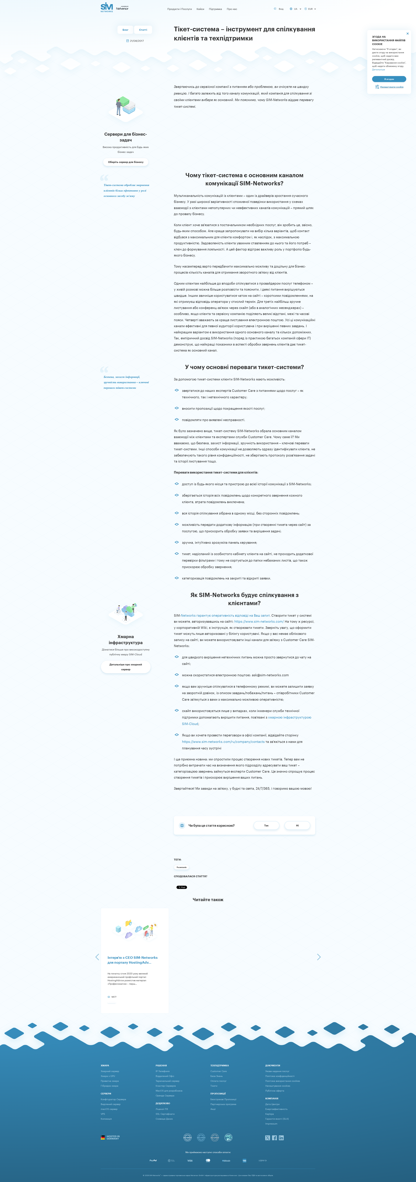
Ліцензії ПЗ (162, 1109)
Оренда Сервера (165, 1095)
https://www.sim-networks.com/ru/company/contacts (223, 741)
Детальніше (378, 69)
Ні (297, 825)
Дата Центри (272, 1104)
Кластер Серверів (166, 1085)
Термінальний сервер (167, 1080)
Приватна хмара (110, 1080)
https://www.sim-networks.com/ (259, 620)
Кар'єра (269, 1113)
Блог (125, 29)
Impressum (271, 1123)
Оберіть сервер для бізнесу (125, 161)
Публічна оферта (274, 1090)
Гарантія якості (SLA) (277, 1118)
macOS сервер (109, 1109)
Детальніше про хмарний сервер (126, 667)
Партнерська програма (223, 1104)
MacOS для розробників (169, 1090)
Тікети (213, 1085)
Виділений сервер (111, 1104)
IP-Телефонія (162, 1071)
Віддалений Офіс (165, 1076)
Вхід (280, 8)
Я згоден (389, 79)
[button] (97, 957)
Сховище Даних (164, 1118)
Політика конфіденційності (280, 1076)
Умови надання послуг (277, 1071)
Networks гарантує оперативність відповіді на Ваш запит (225, 614)
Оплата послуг (218, 1080)
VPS (103, 1113)
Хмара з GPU (108, 1076)
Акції (213, 1109)
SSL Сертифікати (165, 1113)
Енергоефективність (276, 1109)
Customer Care (218, 1071)
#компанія (181, 867)
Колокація (106, 1118)
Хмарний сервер (110, 1071)
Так (266, 825)
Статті (143, 29)
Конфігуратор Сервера (113, 1099)
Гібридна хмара (109, 1085)
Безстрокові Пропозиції (223, 1099)
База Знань (216, 1076)
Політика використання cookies (282, 1080)
